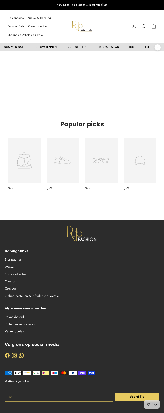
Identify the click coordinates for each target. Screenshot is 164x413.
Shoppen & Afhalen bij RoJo (25, 35)
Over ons (11, 281)
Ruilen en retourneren (20, 324)
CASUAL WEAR (108, 47)
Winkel (10, 267)
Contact (10, 288)
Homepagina (16, 18)
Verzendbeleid (15, 331)
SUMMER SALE (14, 47)
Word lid (137, 397)
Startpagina (13, 259)
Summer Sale (16, 26)
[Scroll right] (157, 47)
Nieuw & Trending (39, 18)
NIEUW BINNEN (46, 47)
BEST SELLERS (77, 47)
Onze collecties (37, 26)
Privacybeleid (14, 317)
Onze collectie (15, 274)
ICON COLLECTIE (141, 47)
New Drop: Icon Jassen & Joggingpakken (82, 5)
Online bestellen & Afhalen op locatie (32, 296)
